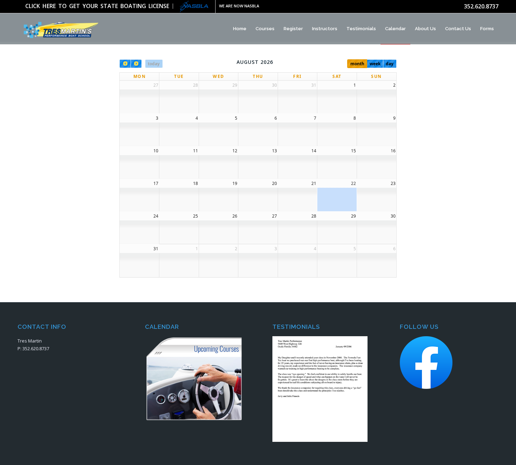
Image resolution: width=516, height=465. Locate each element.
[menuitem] (99, 6)
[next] (136, 63)
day (389, 64)
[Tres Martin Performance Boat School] (59, 28)
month (357, 64)
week (375, 64)
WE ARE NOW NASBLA (239, 5)
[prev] (125, 63)
